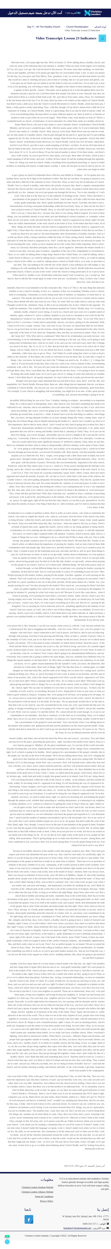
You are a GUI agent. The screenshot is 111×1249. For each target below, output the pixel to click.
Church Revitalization (77, 26)
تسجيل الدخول (17, 13)
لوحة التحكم (100, 26)
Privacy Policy (46, 1201)
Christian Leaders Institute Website (37, 1187)
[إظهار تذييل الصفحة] (7, 1241)
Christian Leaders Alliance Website (37, 1192)
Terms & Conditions (44, 1196)
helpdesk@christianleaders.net (77, 1228)
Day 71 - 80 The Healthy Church (43, 26)
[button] (72, 13)
